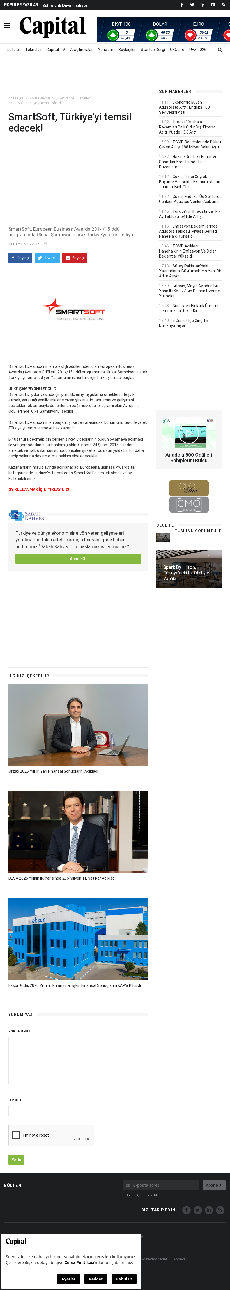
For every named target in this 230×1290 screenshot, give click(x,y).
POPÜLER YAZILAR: (21, 5)
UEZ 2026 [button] (197, 49)
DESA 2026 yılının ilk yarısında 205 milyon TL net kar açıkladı (62, 878)
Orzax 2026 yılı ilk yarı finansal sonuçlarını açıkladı (53, 771)
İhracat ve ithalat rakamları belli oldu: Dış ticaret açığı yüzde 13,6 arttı (187, 127)
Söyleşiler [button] (127, 49)
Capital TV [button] (55, 49)
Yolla (16, 1160)
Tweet (50, 258)
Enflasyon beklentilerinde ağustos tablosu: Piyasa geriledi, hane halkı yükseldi (189, 231)
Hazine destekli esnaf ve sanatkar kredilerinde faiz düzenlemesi (188, 162)
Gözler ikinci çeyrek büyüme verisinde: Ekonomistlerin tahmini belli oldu (189, 181)
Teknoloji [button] (33, 49)
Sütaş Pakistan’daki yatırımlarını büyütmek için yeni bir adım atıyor (190, 271)
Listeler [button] (13, 49)
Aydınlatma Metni (153, 1259)
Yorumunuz (19, 1031)
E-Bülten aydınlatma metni (142, 1195)
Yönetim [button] (105, 49)
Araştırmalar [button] (81, 49)
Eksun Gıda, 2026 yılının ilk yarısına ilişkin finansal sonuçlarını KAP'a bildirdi (74, 985)
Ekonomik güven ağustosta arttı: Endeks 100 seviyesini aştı (184, 107)
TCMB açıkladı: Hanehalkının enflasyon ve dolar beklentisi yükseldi (187, 251)
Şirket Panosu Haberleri (73, 98)
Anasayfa (15, 98)
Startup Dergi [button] (153, 49)
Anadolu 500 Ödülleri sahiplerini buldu (188, 457)
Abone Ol (78, 559)
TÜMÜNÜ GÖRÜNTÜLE (198, 531)
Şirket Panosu (39, 98)
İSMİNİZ (15, 1100)
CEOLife (177, 49)
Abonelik (180, 1259)
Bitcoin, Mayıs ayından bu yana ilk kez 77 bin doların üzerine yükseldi (189, 291)
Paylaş (22, 258)
